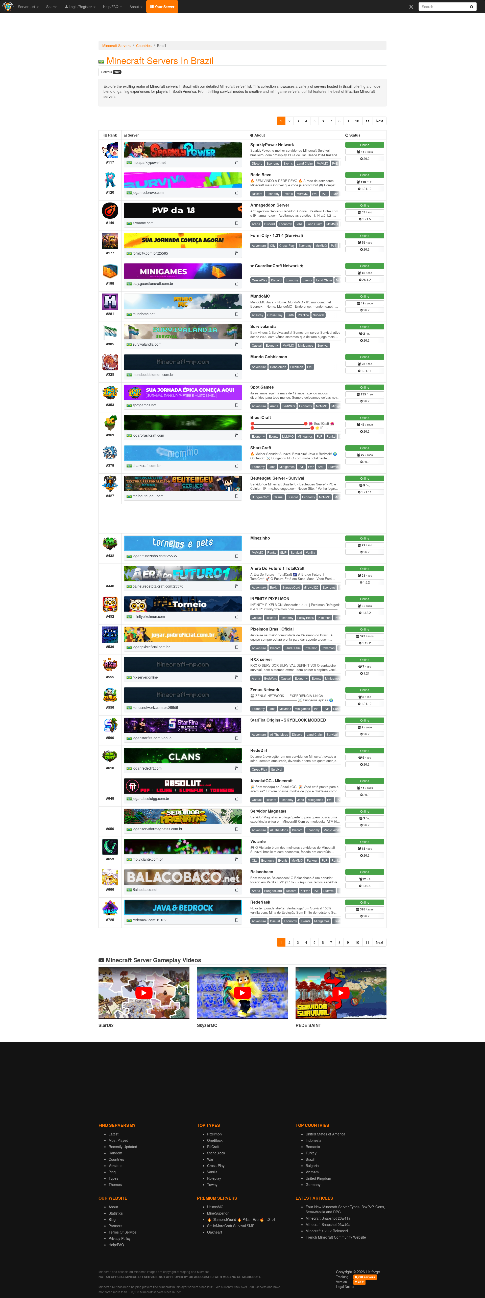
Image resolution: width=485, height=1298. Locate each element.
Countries (144, 45)
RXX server (261, 659)
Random (115, 1152)
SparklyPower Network (272, 144)
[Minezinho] (183, 543)
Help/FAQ (111, 6)
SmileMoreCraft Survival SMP (230, 1225)
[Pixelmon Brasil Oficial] (183, 634)
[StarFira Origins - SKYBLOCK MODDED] (183, 725)
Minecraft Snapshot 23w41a (328, 1218)
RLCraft (213, 1146)
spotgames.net (144, 404)
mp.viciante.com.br (147, 859)
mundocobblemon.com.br (153, 374)
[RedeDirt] (183, 755)
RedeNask (260, 902)
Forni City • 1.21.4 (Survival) (276, 235)
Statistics (116, 1213)
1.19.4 (366, 885)
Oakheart (214, 1232)
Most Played (118, 1140)
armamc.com (143, 222)
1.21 (366, 673)
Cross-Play (216, 1165)
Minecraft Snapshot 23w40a (328, 1224)
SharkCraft (260, 448)
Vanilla (212, 1171)
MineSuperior (218, 1213)
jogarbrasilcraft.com (148, 435)
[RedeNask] (183, 907)
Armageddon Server (269, 205)
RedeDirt (258, 750)
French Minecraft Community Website (336, 1237)
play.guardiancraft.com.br (152, 283)
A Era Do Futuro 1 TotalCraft (277, 568)
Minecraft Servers (116, 45)
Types (113, 1178)
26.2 (366, 158)
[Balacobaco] (183, 877)
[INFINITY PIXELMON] (183, 604)
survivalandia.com (146, 344)
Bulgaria (312, 1165)
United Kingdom (318, 1178)
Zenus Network (264, 689)
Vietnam (312, 1171)
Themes (115, 1184)
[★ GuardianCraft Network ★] (183, 271)
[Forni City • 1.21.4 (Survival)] (183, 240)
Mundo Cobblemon (268, 357)
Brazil (310, 1159)
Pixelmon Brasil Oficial (272, 629)
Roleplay (214, 1178)
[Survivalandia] (183, 331)
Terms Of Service (122, 1232)
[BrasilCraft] (183, 422)
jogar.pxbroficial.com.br (151, 646)
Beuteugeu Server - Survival (277, 478)
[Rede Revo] (183, 180)
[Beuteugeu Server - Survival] (183, 483)
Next (379, 120)
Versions (115, 1165)
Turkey (311, 1152)
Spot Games (262, 387)
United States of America (325, 1133)
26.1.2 (366, 279)
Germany (313, 1184)
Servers (110, 72)
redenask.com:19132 (149, 919)
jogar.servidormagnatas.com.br (157, 828)
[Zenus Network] (183, 695)
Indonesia (313, 1140)
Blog (112, 1219)
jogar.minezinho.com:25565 (154, 555)
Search (52, 6)
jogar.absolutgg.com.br (150, 798)
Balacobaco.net (144, 889)
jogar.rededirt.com (147, 768)
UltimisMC (215, 1206)
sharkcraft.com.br (146, 465)
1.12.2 (366, 612)
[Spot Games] (183, 392)
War (210, 1159)
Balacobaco (261, 872)
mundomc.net (143, 313)
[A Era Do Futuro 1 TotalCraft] (183, 573)
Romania (313, 1146)
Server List (27, 6)
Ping (112, 1171)
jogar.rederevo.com (148, 192)
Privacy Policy (120, 1238)
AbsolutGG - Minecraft (271, 781)
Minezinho (260, 538)
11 (368, 120)
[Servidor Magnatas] (183, 816)
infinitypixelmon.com (148, 616)
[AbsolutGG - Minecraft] (183, 786)
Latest (113, 1133)
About (135, 6)
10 (357, 120)
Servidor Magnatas (268, 811)
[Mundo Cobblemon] (183, 362)
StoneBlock (216, 1152)
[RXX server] (183, 664)
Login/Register (80, 6)
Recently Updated (123, 1146)
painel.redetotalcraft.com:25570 (157, 586)
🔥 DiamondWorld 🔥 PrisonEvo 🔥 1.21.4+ (242, 1219)
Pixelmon (214, 1133)
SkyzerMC (207, 1025)
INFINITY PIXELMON (269, 598)
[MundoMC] (183, 301)
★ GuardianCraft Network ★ (276, 265)
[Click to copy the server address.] (236, 162)
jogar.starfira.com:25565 (152, 737)
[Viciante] (183, 846)
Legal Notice (345, 1286)
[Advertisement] (242, 28)
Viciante (258, 841)
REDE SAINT (308, 1025)
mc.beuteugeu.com (147, 495)
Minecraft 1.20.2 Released (327, 1230)
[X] (411, 6)
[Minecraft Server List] (7, 6)
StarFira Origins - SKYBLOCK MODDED (288, 720)
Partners (115, 1225)
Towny (212, 1184)
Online (364, 145)
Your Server (164, 6)
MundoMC (260, 296)
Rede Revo (261, 174)
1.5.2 (366, 582)
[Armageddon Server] (183, 210)
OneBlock (215, 1140)
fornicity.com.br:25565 (150, 253)
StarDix (106, 1025)
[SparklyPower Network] (183, 150)
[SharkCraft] (183, 453)
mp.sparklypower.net (149, 162)
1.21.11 (366, 370)
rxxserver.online (145, 677)
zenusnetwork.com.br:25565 (155, 707)
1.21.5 (366, 219)
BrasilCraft (260, 417)
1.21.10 (366, 188)
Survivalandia (263, 326)
